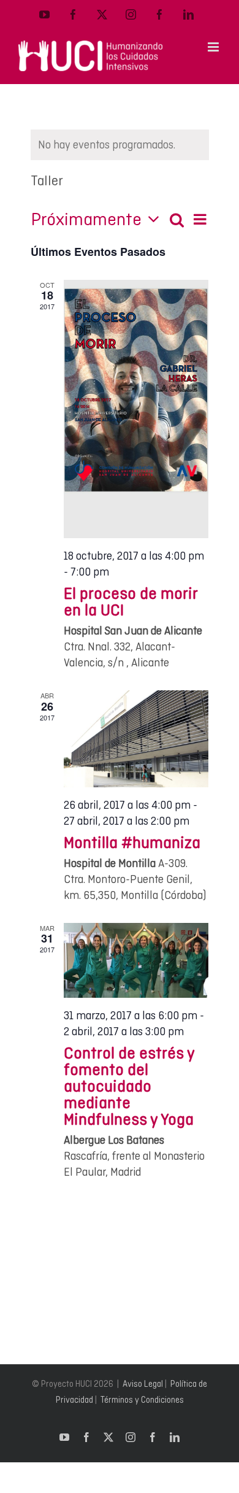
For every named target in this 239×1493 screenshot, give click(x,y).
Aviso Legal (143, 1384)
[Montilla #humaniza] (136, 738)
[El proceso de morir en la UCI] (136, 409)
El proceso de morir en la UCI (130, 601)
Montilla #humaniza (132, 842)
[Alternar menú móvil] (214, 47)
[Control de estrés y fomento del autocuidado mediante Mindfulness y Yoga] (136, 960)
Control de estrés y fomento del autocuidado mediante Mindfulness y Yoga (129, 1085)
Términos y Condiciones (142, 1400)
